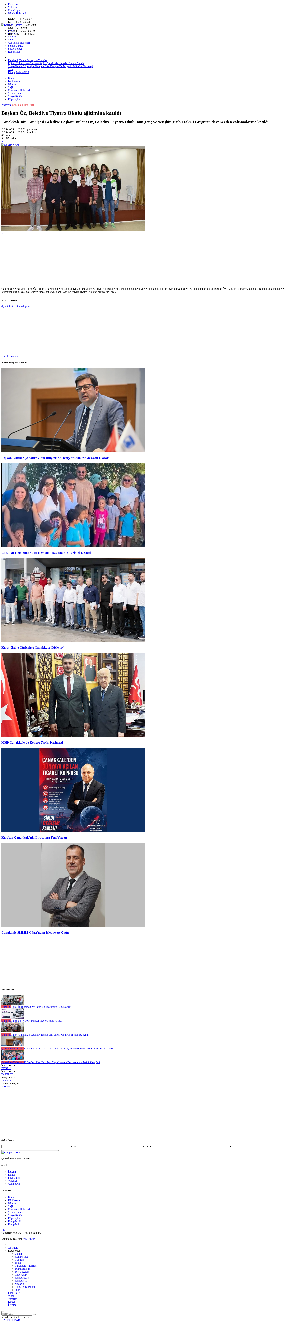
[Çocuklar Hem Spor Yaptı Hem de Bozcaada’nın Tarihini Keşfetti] (73, 546)
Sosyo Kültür (15, 48)
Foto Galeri (14, 4)
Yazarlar (12, 1298)
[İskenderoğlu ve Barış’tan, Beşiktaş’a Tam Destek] (12, 1003)
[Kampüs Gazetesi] (12, 24)
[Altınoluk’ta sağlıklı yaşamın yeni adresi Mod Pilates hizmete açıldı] (12, 1031)
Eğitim (11, 30)
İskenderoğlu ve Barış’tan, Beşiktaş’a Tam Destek (41, 1006)
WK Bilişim (28, 1238)
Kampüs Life (42, 66)
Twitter (23, 60)
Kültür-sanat (14, 33)
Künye (11, 72)
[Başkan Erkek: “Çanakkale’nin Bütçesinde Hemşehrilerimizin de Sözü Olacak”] (73, 451)
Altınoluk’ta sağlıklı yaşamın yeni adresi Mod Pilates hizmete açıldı (49, 1034)
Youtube (42, 60)
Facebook (13, 60)
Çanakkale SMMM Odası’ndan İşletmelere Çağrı (35, 932)
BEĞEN (6, 1068)
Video (11, 1295)
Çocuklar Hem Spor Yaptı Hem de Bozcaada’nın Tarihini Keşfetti (46, 552)
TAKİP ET (7, 1074)
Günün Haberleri (17, 13)
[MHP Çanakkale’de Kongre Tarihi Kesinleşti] (73, 736)
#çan (3, 306)
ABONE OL (8, 1086)
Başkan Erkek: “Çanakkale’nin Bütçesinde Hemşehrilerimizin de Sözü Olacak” (55, 458)
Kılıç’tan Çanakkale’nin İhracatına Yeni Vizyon (34, 837)
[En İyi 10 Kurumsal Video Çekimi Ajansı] (12, 1017)
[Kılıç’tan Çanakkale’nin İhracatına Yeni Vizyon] (73, 831)
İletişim (20, 72)
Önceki (5, 356)
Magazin (67, 66)
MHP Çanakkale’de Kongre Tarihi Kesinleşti (32, 742)
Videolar (12, 7)
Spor (10, 69)
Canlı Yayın (14, 10)
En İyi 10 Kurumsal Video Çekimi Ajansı (36, 1020)
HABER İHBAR (10, 1320)
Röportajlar (14, 51)
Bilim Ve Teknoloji (82, 66)
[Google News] (10, 144)
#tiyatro (26, 306)
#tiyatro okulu (14, 306)
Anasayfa (6, 104)
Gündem (12, 36)
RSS (26, 72)
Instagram (32, 60)
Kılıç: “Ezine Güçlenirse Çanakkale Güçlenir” (32, 647)
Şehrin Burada (15, 45)
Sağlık (11, 39)
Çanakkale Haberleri (19, 42)
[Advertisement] (101, 261)
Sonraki (14, 356)
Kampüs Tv (55, 66)
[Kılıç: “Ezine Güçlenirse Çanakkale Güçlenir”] (73, 641)
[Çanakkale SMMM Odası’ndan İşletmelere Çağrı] (73, 926)
